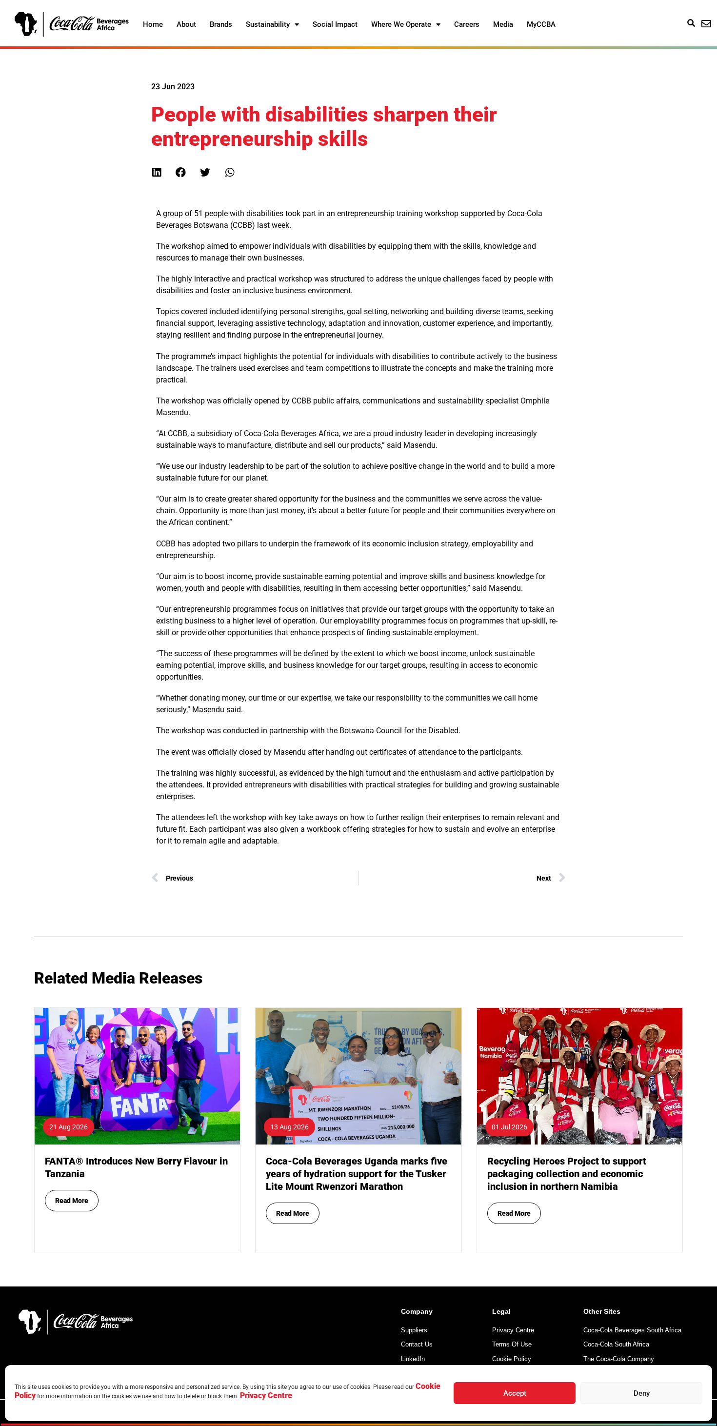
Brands (221, 24)
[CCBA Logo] (71, 24)
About (186, 24)
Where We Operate (401, 24)
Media (503, 24)
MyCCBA (541, 24)
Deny (642, 1393)
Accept (514, 1393)
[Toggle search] (691, 23)
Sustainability (268, 24)
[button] (156, 172)
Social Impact (335, 24)
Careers (466, 24)
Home (153, 24)
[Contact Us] (706, 24)
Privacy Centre (266, 1395)
